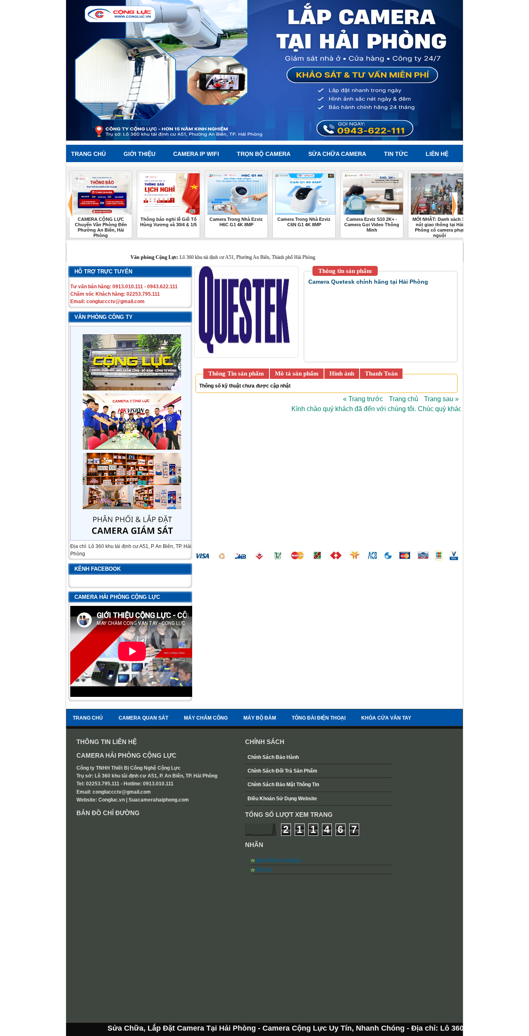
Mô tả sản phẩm (297, 373)
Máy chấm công (206, 718)
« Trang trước (363, 398)
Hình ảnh (341, 373)
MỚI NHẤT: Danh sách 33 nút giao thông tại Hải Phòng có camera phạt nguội (439, 227)
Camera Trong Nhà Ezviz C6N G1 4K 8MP (304, 222)
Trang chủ (403, 398)
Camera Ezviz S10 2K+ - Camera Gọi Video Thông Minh (371, 224)
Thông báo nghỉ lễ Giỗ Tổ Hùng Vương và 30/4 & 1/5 (168, 222)
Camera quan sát (143, 718)
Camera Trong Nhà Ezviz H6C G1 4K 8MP (236, 222)
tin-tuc (264, 869)
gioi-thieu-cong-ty (278, 860)
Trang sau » (441, 398)
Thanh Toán (381, 373)
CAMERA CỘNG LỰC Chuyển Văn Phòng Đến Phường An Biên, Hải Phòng (101, 227)
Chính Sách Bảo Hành (273, 757)
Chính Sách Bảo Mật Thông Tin (283, 784)
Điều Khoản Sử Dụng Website (282, 799)
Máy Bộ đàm (259, 718)
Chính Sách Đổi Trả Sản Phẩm (282, 771)
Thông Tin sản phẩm (236, 373)
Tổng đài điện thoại (319, 718)
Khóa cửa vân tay (386, 718)
